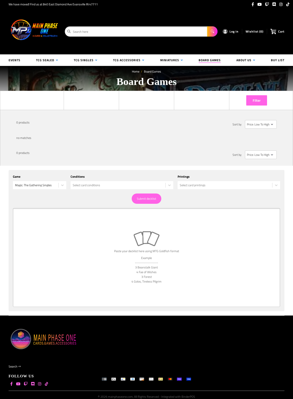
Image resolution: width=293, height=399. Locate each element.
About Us (244, 60)
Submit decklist (146, 198)
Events (14, 60)
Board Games (210, 60)
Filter (257, 100)
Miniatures (170, 60)
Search (13, 366)
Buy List (277, 60)
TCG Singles (84, 60)
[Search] (212, 31)
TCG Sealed (46, 60)
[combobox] (15, 185)
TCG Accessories (127, 60)
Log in (234, 31)
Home (135, 71)
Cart (281, 31)
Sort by (237, 124)
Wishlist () (254, 31)
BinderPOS (188, 396)
